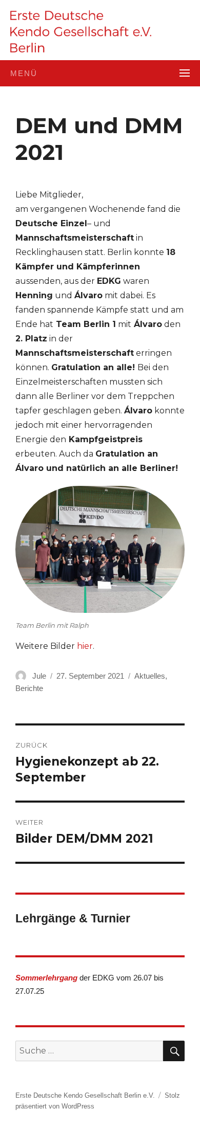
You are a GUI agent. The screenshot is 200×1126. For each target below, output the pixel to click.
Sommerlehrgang (46, 977)
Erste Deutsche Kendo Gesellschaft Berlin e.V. (85, 1095)
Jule (39, 675)
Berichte (29, 688)
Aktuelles (149, 675)
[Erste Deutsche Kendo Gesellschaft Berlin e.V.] (80, 31)
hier (85, 646)
